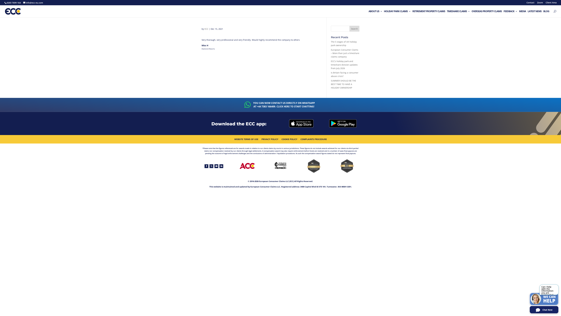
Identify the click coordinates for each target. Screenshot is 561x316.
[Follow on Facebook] (206, 166)
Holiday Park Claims (396, 11)
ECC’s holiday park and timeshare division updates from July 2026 (344, 65)
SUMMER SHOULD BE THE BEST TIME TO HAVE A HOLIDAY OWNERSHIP (343, 84)
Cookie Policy (289, 139)
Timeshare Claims (457, 11)
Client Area (551, 3)
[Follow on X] (211, 166)
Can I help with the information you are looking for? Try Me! (547, 290)
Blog (546, 11)
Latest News (535, 11)
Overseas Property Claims (487, 11)
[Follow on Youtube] (216, 166)
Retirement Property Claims (428, 11)
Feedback (509, 11)
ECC (206, 29)
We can (549, 299)
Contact (530, 3)
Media (522, 11)
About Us (374, 11)
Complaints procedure (314, 139)
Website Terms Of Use (246, 139)
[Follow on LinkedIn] (221, 166)
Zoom (540, 3)
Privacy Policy (270, 139)
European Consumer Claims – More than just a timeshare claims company (345, 53)
